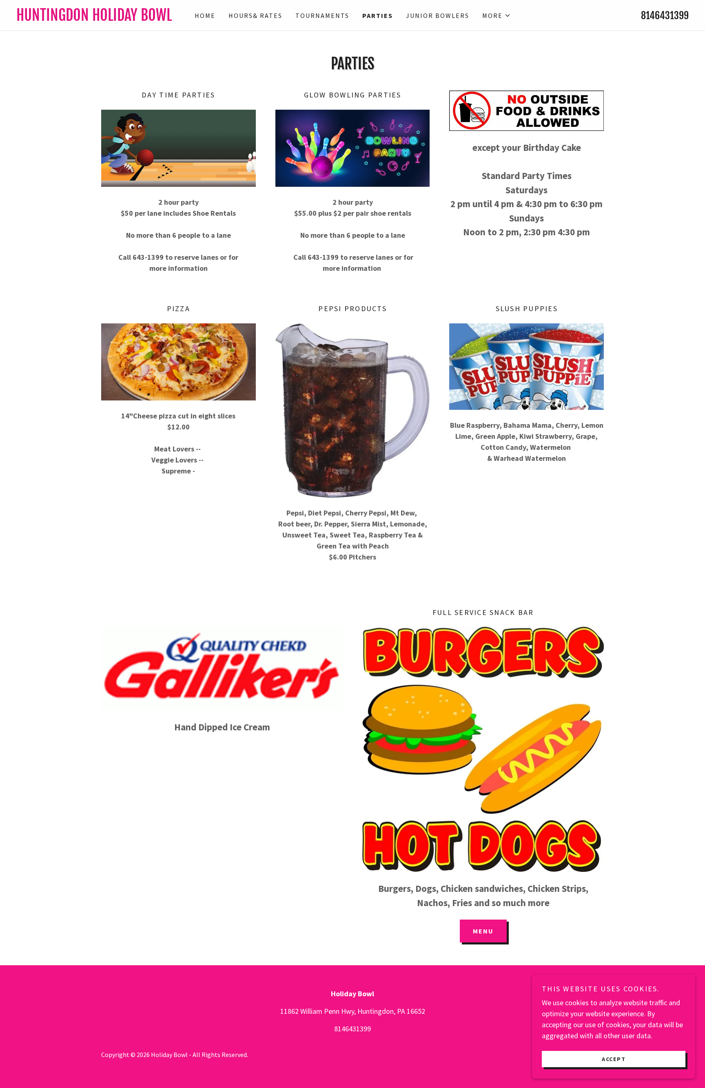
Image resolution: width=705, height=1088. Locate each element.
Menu (483, 931)
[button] (496, 15)
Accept (614, 1058)
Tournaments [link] (322, 15)
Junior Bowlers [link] (437, 15)
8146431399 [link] (665, 15)
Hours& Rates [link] (255, 15)
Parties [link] (377, 15)
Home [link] (205, 15)
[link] (100, 18)
